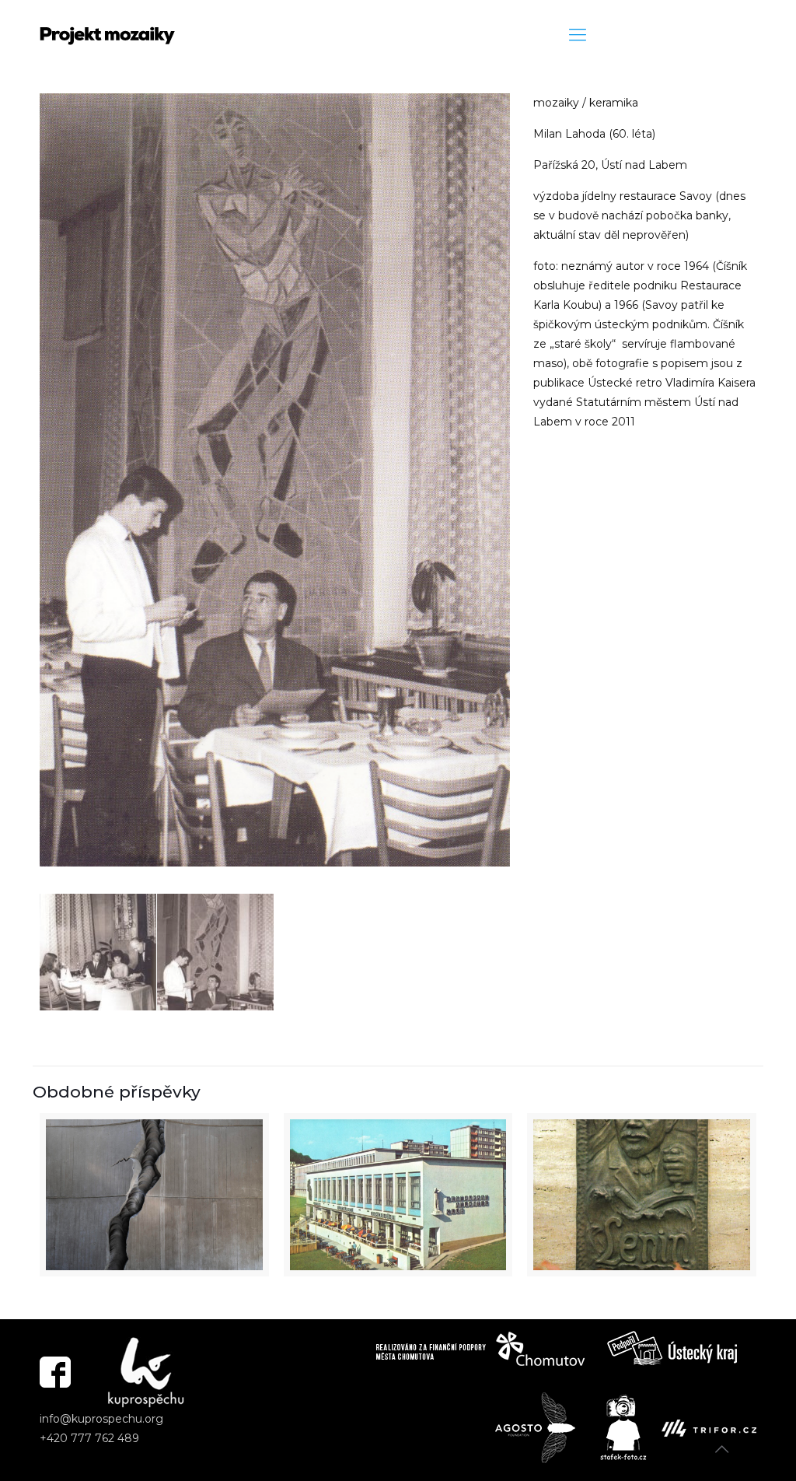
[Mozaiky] (107, 35)
